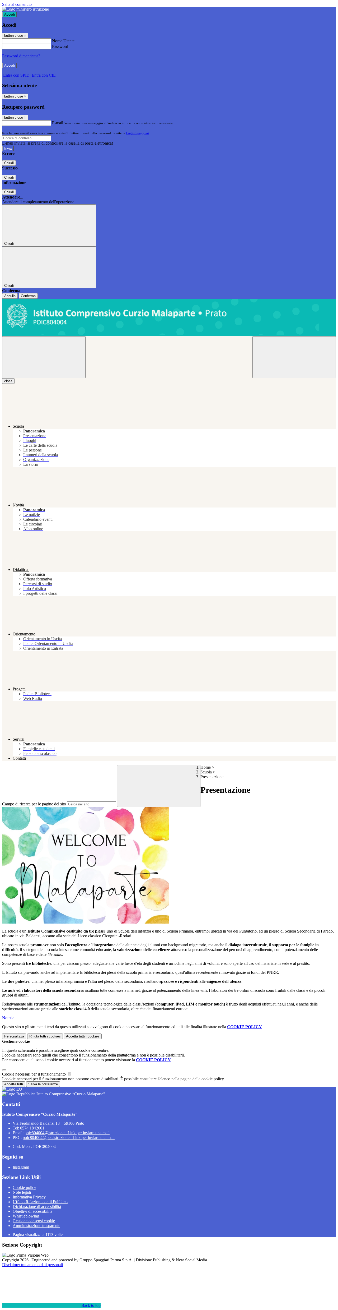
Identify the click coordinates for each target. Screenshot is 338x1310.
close (8, 381)
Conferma (28, 296)
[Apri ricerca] (294, 357)
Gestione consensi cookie (34, 1221)
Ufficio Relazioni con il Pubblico (40, 1202)
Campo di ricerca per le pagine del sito (34, 804)
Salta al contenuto (17, 4)
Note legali (22, 1192)
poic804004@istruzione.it (67, 1133)
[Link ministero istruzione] (25, 9)
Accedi (9, 14)
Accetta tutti (83, 1036)
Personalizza (14, 1036)
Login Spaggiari (137, 133)
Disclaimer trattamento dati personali (32, 1264)
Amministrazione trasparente (36, 1225)
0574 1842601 (32, 1128)
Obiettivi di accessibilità (32, 1211)
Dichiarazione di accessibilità (37, 1206)
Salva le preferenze (43, 1084)
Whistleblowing (26, 1216)
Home (205, 767)
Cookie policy (24, 1187)
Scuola (206, 772)
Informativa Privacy (29, 1197)
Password (60, 46)
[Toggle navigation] (44, 357)
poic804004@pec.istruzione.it (69, 1137)
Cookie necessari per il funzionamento (34, 1074)
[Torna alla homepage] (169, 317)
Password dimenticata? (21, 56)
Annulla (10, 296)
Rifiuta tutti (45, 1036)
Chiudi (9, 163)
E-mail (57, 123)
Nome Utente (63, 41)
